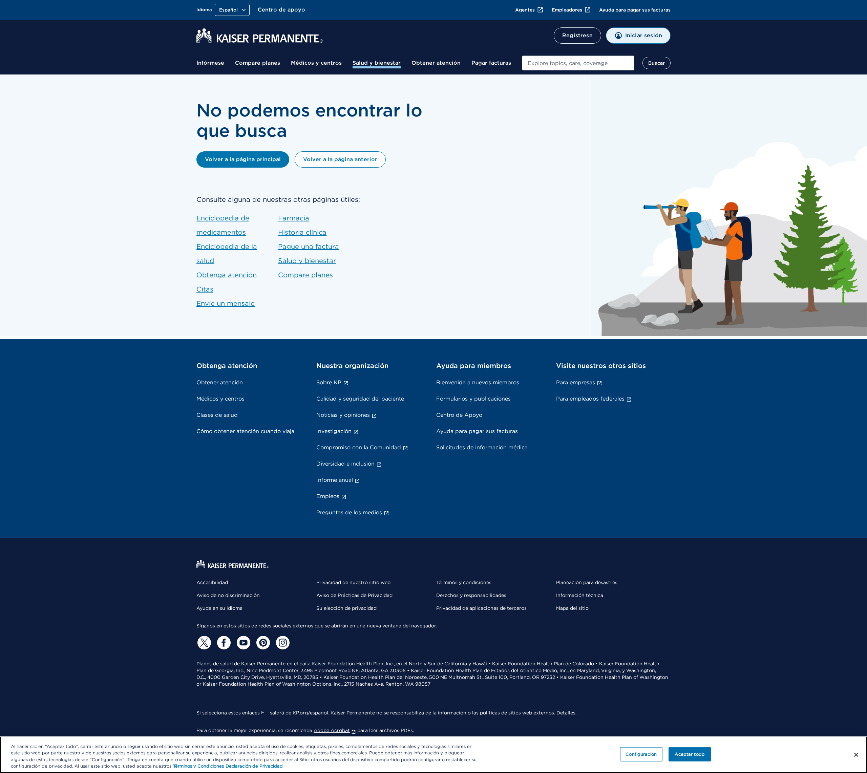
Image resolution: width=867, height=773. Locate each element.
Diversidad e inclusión (345, 463)
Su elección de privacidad (346, 608)
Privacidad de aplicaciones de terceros (481, 608)
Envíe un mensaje (225, 303)
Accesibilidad (212, 582)
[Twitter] (203, 642)
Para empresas (575, 382)
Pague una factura (308, 246)
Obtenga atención (226, 275)
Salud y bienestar (377, 63)
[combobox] (578, 63)
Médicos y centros (316, 63)
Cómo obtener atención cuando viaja (245, 431)
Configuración (641, 754)
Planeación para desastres (586, 582)
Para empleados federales (590, 398)
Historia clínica (302, 232)
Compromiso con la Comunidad (358, 447)
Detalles (565, 712)
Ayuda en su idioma (219, 608)
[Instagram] (282, 642)
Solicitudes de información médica (482, 447)
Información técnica (579, 595)
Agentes (525, 10)
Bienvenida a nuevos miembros (477, 382)
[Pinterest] (262, 642)
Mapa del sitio (572, 608)
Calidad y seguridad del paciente (360, 398)
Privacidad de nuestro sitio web (353, 582)
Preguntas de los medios (349, 512)
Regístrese (577, 35)
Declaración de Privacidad (254, 766)
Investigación (334, 431)
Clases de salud (217, 415)
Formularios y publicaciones (473, 398)
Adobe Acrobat (332, 730)
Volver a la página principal (243, 159)
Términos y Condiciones (198, 766)
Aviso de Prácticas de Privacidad (354, 595)
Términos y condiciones (463, 582)
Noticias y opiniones (343, 415)
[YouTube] (242, 642)
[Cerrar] (856, 754)
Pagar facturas (491, 63)
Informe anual (334, 480)
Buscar (656, 63)
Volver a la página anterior (340, 159)
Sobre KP (328, 382)
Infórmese (210, 63)
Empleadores (567, 10)
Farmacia (293, 218)
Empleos (327, 496)
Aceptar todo (689, 754)
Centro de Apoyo (459, 415)
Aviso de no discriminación (228, 595)
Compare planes (257, 63)
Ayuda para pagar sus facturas (635, 10)
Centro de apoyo (281, 9)
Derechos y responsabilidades (471, 595)
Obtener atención (436, 63)
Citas (204, 289)
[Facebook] (223, 642)
